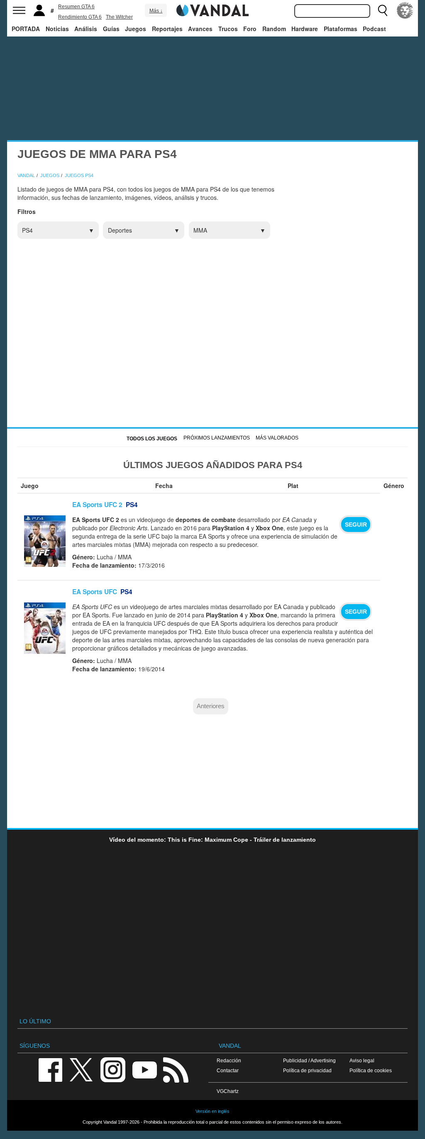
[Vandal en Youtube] (144, 1069)
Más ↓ (156, 11)
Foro (249, 28)
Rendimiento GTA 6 (80, 17)
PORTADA (26, 28)
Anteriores (211, 705)
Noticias (57, 28)
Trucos (228, 28)
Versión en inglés (212, 1111)
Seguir (356, 524)
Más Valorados (277, 438)
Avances (200, 28)
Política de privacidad (307, 1070)
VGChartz (228, 1091)
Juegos (135, 28)
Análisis (85, 28)
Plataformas (340, 28)
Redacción (229, 1060)
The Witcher (119, 17)
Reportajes (167, 28)
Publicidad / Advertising (309, 1060)
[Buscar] (382, 10)
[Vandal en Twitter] (81, 1069)
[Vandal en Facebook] (50, 1069)
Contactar (228, 1070)
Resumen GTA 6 (76, 7)
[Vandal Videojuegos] (212, 9)
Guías (111, 28)
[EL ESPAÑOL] (405, 10)
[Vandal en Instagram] (113, 1069)
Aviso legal (361, 1060)
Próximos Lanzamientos (216, 438)
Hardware (304, 28)
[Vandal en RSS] (175, 1069)
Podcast (374, 28)
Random (274, 28)
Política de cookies (370, 1070)
